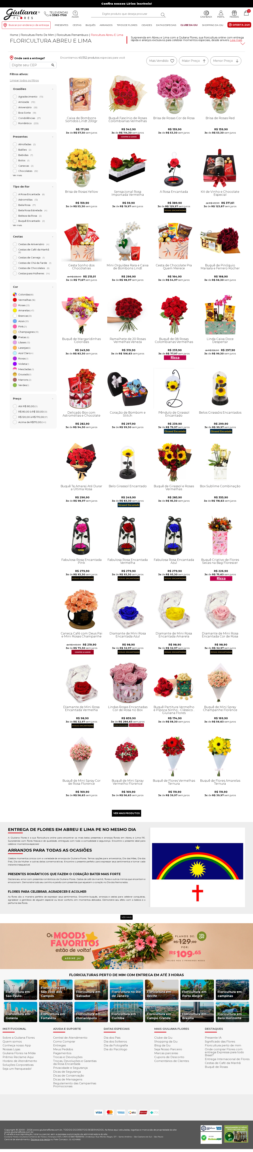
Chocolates (28, 170)
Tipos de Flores (127, 25)
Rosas (24, 305)
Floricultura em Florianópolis (88, 1016)
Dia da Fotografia (116, 1045)
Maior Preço (191, 61)
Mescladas (26, 369)
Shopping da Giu (212, 25)
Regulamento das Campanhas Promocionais (74, 1085)
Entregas (59, 1045)
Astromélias (28, 199)
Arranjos (106, 25)
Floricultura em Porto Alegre (194, 994)
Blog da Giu (162, 1045)
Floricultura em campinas (230, 994)
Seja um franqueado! (17, 1068)
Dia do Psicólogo (115, 1049)
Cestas (77, 25)
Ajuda (75, 17)
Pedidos (234, 17)
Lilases (24, 342)
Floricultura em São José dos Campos (53, 992)
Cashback (206, 17)
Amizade (26, 101)
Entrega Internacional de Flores (227, 1059)
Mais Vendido (159, 61)
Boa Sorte (27, 112)
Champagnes (28, 331)
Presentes (61, 25)
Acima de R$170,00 (32, 422)
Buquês (90, 25)
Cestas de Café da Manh (34, 251)
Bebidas (25, 155)
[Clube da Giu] (126, 968)
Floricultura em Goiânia (18, 1016)
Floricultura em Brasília (194, 1016)
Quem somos (12, 1041)
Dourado (24, 374)
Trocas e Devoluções (67, 1057)
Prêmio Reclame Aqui (18, 1057)
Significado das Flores (220, 1041)
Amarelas (26, 310)
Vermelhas (26, 299)
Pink (22, 326)
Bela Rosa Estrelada (32, 210)
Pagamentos (62, 1053)
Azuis (23, 321)
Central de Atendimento (70, 1037)
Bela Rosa (27, 204)
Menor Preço (223, 61)
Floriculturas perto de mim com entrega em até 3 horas (126, 975)
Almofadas (27, 144)
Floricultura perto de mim (223, 1045)
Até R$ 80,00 (28, 406)
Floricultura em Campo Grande (159, 1016)
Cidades (147, 25)
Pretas (23, 337)
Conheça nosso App (17, 1045)
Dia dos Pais (112, 1037)
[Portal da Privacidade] (211, 1130)
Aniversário (27, 107)
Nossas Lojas (11, 1049)
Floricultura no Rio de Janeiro (126, 994)
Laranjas (24, 347)
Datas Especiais (166, 25)
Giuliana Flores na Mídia (19, 1053)
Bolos (23, 160)
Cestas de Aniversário (33, 244)
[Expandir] (242, 43)
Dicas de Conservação (68, 1075)
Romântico (28, 123)
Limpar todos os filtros (24, 80)
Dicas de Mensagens (67, 1079)
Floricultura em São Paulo (18, 994)
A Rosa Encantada (31, 194)
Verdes (23, 385)
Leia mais (236, 40)
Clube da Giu (189, 25)
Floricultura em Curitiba (124, 1016)
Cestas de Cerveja (31, 257)
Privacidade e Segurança (70, 1068)
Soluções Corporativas (18, 1065)
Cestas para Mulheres (34, 273)
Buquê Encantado (31, 220)
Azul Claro (25, 353)
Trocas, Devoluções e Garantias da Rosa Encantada (74, 1062)
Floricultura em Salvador (88, 994)
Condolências (29, 118)
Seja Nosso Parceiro (168, 1049)
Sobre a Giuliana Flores (19, 1037)
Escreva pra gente (40, 1139)
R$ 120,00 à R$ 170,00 (33, 416)
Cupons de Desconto (169, 1057)
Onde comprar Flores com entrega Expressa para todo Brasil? (224, 1052)
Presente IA (213, 1037)
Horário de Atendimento (20, 1061)
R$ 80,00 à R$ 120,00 (32, 411)
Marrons (24, 379)
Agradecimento (30, 96)
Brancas (25, 315)
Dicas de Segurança (67, 1071)
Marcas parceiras (166, 1053)
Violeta (23, 363)
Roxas (23, 358)
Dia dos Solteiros (115, 1041)
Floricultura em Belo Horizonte (230, 1016)
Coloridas (26, 294)
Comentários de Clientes (171, 1061)
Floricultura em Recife (159, 994)
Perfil (220, 17)
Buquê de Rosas (216, 1067)
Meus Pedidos (63, 1049)
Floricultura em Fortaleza (53, 1016)
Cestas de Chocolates (33, 268)
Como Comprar (64, 1041)
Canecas (26, 165)
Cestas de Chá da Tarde (34, 262)
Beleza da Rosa (30, 215)
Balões (24, 149)
